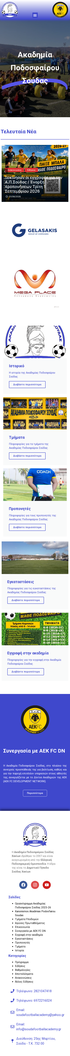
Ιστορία (19, 950)
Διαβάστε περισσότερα (27, 384)
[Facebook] (23, 885)
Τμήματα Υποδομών (27, 919)
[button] (35, 15)
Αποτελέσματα (24, 973)
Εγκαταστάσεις (24, 938)
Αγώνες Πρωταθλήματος (30, 923)
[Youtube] (47, 885)
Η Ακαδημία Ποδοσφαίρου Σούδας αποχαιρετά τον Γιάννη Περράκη (34, 187)
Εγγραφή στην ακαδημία (29, 934)
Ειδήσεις (20, 966)
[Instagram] (35, 885)
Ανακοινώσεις (14, 174)
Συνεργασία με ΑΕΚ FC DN (30, 930)
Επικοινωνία (22, 927)
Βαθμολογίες (22, 970)
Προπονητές (22, 942)
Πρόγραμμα (21, 962)
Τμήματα (20, 946)
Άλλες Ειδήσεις (24, 981)
